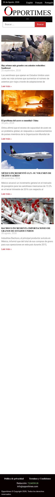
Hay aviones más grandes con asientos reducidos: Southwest (23, 66)
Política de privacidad (14, 478)
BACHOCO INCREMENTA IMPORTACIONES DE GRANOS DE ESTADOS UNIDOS (25, 229)
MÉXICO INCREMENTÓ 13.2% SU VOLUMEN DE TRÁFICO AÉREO (26, 174)
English (29, 2)
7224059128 (33, 483)
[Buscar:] (19, 24)
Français (38, 2)
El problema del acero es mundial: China (19, 120)
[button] (27, 18)
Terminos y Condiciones (40, 478)
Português (49, 2)
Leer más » (6, 86)
